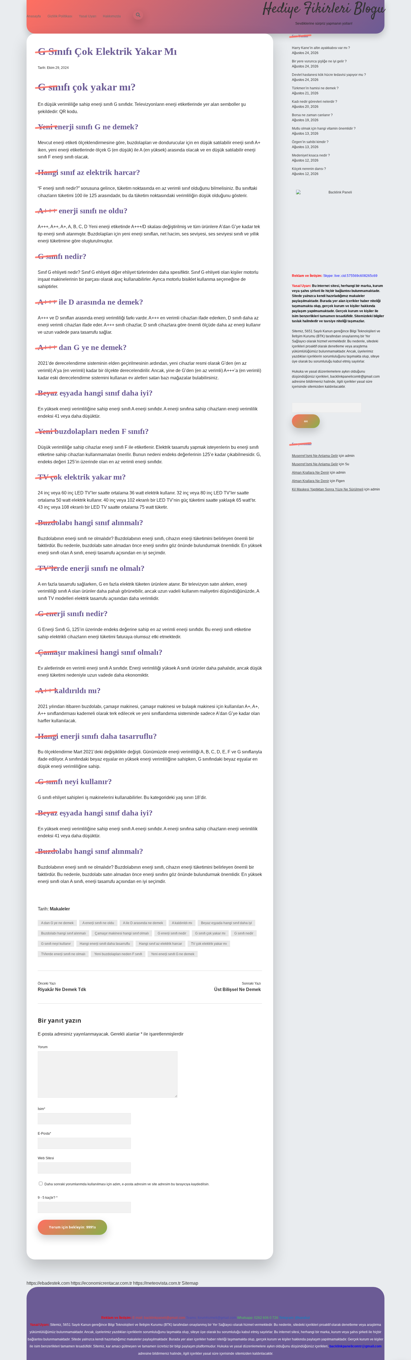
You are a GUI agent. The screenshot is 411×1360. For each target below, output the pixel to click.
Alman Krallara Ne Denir (310, 473)
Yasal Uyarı (87, 16)
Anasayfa (34, 16)
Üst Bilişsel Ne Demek (237, 989)
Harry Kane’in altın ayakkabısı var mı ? (321, 48)
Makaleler (60, 908)
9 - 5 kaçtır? (48, 1198)
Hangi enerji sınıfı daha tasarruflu (105, 944)
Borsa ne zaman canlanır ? (312, 115)
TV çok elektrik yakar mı (209, 944)
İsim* (41, 1109)
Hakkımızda (112, 16)
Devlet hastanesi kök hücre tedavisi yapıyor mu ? (329, 75)
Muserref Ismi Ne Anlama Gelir (315, 456)
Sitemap (190, 1283)
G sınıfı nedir (243, 933)
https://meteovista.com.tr (157, 1283)
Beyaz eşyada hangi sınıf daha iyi (226, 923)
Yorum (43, 1047)
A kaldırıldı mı (182, 923)
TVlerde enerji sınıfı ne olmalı (63, 954)
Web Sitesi (46, 1158)
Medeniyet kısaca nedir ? (311, 155)
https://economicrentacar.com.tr (101, 1283)
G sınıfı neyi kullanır (56, 944)
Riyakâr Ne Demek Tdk (62, 989)
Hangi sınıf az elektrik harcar (160, 944)
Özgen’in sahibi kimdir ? (310, 142)
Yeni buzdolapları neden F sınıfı (118, 954)
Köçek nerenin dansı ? (309, 169)
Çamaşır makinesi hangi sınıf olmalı (122, 933)
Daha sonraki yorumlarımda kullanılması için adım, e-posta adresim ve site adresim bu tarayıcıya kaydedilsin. (126, 1184)
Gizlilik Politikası (60, 16)
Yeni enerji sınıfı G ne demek (172, 954)
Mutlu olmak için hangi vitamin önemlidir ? (324, 128)
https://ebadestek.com (48, 1283)
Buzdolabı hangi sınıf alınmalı (63, 933)
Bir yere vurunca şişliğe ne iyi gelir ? (319, 61)
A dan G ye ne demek (57, 923)
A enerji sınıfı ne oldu (98, 923)
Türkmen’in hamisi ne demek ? (315, 88)
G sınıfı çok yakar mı (210, 933)
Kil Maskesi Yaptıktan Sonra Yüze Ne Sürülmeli (327, 489)
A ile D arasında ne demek (143, 923)
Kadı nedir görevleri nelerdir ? (314, 102)
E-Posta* (44, 1133)
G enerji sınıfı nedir (172, 933)
